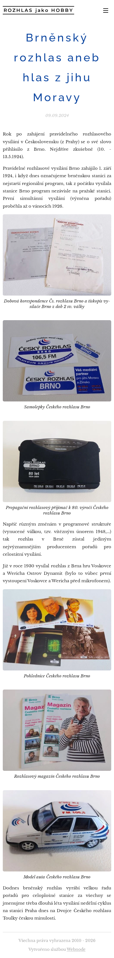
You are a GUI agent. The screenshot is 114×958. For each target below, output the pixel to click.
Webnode (76, 949)
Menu (105, 10)
